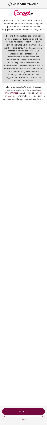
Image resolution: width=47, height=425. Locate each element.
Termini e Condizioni (11, 93)
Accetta (23, 411)
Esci (24, 419)
